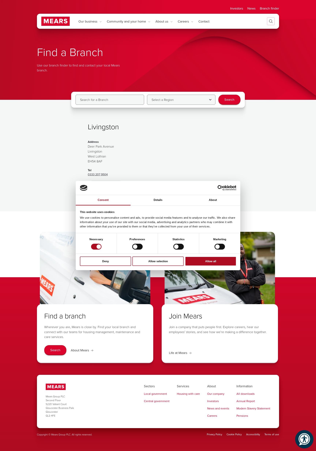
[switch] (137, 247)
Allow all (210, 261)
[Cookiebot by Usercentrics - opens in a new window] (220, 188)
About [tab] (213, 199)
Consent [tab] (103, 199)
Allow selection (158, 261)
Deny (105, 261)
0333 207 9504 (98, 174)
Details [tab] (158, 199)
